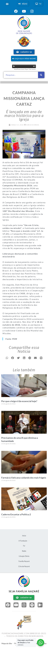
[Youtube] (16, 604)
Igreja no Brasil (32, 125)
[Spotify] (32, 604)
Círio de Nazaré (24, 566)
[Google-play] (40, 604)
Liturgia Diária (24, 556)
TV (24, 546)
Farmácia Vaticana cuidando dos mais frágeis (23, 477)
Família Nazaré (24, 561)
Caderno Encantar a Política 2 (16, 514)
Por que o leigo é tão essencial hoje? (19, 401)
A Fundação (23, 541)
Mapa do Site (7, 643)
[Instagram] (24, 604)
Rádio (24, 551)
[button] (7, 4)
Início (24, 536)
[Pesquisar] (41, 75)
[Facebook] (8, 604)
